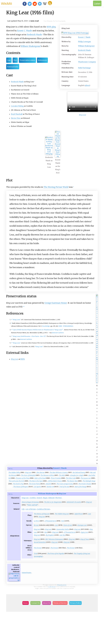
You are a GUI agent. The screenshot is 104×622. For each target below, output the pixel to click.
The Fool (58, 498)
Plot (15, 60)
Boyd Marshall (16, 114)
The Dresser (38, 548)
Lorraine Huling (17, 106)
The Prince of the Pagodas (55, 553)
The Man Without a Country (59, 472)
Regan (45, 498)
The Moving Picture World (56, 187)
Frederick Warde (84, 50)
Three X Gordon (56, 478)
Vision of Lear (67, 525)
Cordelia (33, 498)
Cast (9, 60)
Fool (62, 521)
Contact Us (35, 603)
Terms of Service (60, 603)
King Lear (28, 472)
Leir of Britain (31, 509)
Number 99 (50, 487)
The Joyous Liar (86, 478)
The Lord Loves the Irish (16, 481)
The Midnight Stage (89, 481)
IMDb (22, 359)
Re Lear (36, 525)
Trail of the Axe (64, 487)
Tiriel (35, 553)
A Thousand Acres (50, 521)
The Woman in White (47, 475)
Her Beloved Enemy (79, 472)
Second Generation (40, 542)
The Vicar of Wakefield (28, 475)
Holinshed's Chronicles (74, 502)
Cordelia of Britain (43, 509)
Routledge (46, 326)
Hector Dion (16, 118)
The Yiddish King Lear (62, 514)
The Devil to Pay (18, 484)
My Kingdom (50, 535)
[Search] (50, 3)
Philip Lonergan (84, 42)
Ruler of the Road (40, 478)
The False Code (71, 478)
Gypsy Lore (84, 532)
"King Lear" (16, 320)
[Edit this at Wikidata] (14, 580)
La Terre (36, 521)
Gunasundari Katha (62, 529)
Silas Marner (40, 472)
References (42, 60)
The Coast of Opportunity (65, 484)
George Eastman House (55, 303)
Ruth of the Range (80, 487)
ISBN (60, 326)
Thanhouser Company (87, 62)
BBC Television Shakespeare (54, 539)
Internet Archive (58, 333)
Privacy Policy (75, 603)
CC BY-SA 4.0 (51, 586)
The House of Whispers (20, 487)
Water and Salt (32, 505)
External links (12, 67)
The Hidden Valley (14, 472)
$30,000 (48, 484)
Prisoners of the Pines (22, 478)
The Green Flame (34, 484)
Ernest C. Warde (84, 37)
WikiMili (6, 3)
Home (25, 603)
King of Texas (84, 539)
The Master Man (72, 481)
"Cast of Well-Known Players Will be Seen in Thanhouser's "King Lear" (37, 330)
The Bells (62, 475)
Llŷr (23, 509)
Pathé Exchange (84, 68)
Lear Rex (62, 535)
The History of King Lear (42, 514)
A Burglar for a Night (76, 475)
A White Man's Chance (55, 481)
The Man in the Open (36, 481)
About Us (46, 603)
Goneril (39, 498)
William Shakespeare (86, 46)
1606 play (51, 27)
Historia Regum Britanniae (30, 502)
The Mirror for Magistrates (53, 502)
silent (87, 85)
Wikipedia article (61, 585)
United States (26, 573)
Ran (45, 532)
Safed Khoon (79, 514)
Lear (89, 514)
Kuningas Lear (82, 525)
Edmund (51, 498)
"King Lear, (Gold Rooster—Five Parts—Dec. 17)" (29, 336)
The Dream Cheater (85, 484)
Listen (97, 3)
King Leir (89, 502)
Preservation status (27, 60)
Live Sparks (37, 487)
